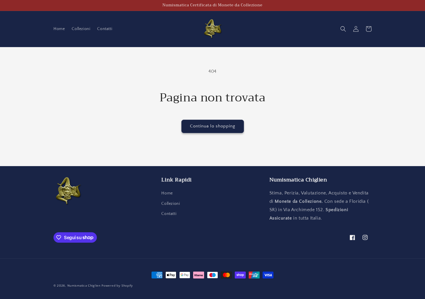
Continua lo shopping (212, 126)
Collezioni (170, 203)
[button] (343, 29)
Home (167, 193)
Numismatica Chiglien (84, 285)
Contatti (168, 213)
